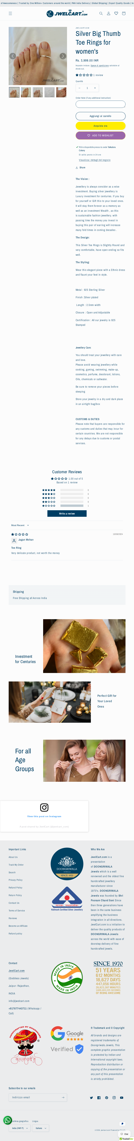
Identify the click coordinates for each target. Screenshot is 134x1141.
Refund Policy (15, 887)
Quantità (79, 81)
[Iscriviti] (63, 1098)
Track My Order (16, 864)
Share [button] (82, 167)
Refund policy (15, 933)
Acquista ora (101, 126)
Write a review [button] (67, 513)
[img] (19, 534)
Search (12, 872)
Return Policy (15, 895)
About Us (13, 857)
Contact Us (14, 903)
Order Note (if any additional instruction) (93, 97)
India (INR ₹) (18, 1128)
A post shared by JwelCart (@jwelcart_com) (44, 826)
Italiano (39, 1128)
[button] (10, 13)
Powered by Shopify (118, 1130)
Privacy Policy (16, 880)
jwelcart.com (105, 1130)
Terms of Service (17, 910)
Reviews (13, 918)
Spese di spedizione (100, 65)
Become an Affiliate (18, 926)
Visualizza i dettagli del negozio (94, 160)
